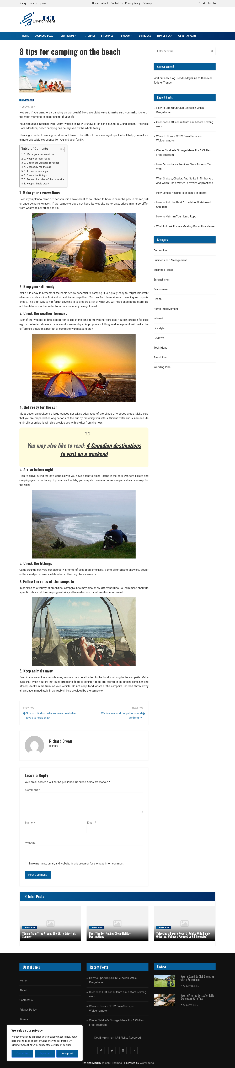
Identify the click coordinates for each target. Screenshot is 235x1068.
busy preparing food (67, 682)
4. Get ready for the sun (37, 167)
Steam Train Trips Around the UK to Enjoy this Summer (49, 935)
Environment (69, 35)
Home (95, 3)
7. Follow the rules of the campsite (44, 179)
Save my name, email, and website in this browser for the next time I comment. (76, 864)
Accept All (67, 1053)
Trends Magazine (186, 78)
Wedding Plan (187, 35)
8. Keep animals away (36, 183)
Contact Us (117, 3)
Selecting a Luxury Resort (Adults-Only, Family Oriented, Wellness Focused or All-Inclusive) (183, 935)
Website (30, 843)
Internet (89, 35)
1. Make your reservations (39, 154)
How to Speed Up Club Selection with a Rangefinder (180, 110)
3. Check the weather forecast (41, 163)
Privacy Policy (132, 3)
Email (91, 823)
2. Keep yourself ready (37, 159)
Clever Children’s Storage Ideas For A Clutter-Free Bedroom (183, 152)
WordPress (147, 1063)
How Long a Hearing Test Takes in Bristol (181, 193)
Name (30, 823)
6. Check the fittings (35, 175)
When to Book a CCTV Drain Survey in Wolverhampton (178, 138)
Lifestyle (107, 35)
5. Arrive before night (36, 171)
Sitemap (147, 3)
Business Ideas (44, 35)
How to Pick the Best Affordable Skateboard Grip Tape (183, 204)
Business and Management (170, 260)
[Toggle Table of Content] (60, 149)
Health (158, 299)
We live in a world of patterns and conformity (121, 715)
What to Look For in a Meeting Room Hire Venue (185, 226)
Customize (22, 1053)
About (104, 3)
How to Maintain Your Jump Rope (176, 217)
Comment (32, 790)
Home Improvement (166, 309)
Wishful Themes (112, 1063)
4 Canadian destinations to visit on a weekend (100, 449)
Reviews (125, 35)
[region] (45, 1043)
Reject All (45, 1053)
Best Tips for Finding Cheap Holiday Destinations (110, 935)
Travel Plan (164, 35)
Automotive (161, 250)
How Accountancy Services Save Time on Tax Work (183, 166)
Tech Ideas (144, 35)
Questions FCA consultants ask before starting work (184, 124)
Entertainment (162, 280)
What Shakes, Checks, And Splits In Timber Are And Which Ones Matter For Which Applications (184, 181)
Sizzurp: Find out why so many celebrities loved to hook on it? (51, 715)
